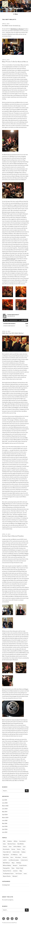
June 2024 (4, 808)
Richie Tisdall (19, 868)
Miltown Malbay (7, 865)
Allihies (15, 841)
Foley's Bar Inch (7, 852)
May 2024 (4, 811)
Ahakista (9, 841)
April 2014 (4, 829)
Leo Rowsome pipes (14, 860)
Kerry (12, 857)
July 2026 (4, 800)
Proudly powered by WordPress (9, 922)
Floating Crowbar (12, 8)
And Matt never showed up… (11, 25)
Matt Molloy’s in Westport (17, 29)
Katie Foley (6, 857)
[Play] (4, 320)
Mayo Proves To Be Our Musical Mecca (15, 61)
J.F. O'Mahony (14, 854)
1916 (4, 841)
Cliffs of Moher (17, 846)
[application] (15, 320)
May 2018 (4, 823)
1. (9, 323)
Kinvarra (25, 857)
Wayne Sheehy (7, 876)
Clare (10, 846)
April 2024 (5, 814)
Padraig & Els (6, 868)
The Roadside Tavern (8, 873)
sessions (15, 870)
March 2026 (5, 805)
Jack (20, 854)
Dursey (13, 849)
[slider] (25, 320)
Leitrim (5, 860)
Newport (15, 865)
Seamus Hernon (7, 870)
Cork (24, 846)
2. (9, 325)
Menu (16, 14)
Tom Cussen (19, 873)
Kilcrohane (18, 857)
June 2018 (4, 820)
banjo (4, 844)
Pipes (13, 868)
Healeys (23, 852)
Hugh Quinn (6, 854)
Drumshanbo (6, 849)
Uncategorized (6, 885)
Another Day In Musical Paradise (13, 536)
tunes (25, 873)
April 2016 (4, 826)
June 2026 (4, 803)
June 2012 (4, 832)
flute (23, 849)
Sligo (20, 870)
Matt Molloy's (6, 862)
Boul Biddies (21, 844)
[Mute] (22, 320)
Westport (14, 876)
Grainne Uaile (16, 852)
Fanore (19, 849)
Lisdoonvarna (24, 860)
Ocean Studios (23, 865)
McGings (18, 862)
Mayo (13, 862)
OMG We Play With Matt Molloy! (13, 333)
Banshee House (12, 844)
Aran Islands (22, 841)
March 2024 (5, 817)
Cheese (5, 846)
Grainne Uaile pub (10, 258)
